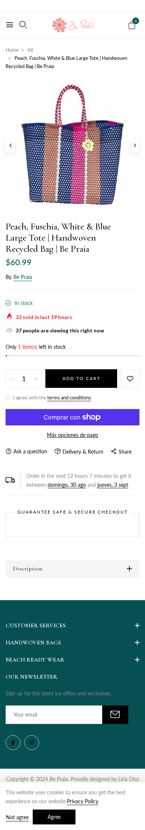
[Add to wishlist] (130, 378)
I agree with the (51, 397)
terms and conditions (69, 397)
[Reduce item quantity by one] (11, 378)
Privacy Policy (82, 801)
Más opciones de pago (72, 435)
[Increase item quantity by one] (36, 378)
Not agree (17, 817)
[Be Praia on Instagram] (31, 742)
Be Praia (22, 277)
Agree (54, 817)
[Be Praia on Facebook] (13, 742)
